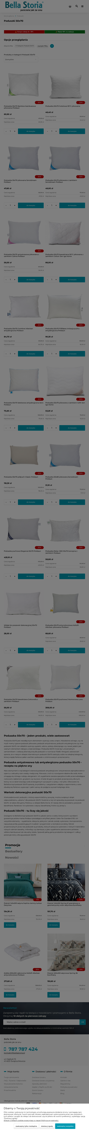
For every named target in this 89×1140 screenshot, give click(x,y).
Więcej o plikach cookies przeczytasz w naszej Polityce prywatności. (31, 1120)
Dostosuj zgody (47, 1126)
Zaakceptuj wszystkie (65, 1126)
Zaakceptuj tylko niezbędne (26, 1126)
